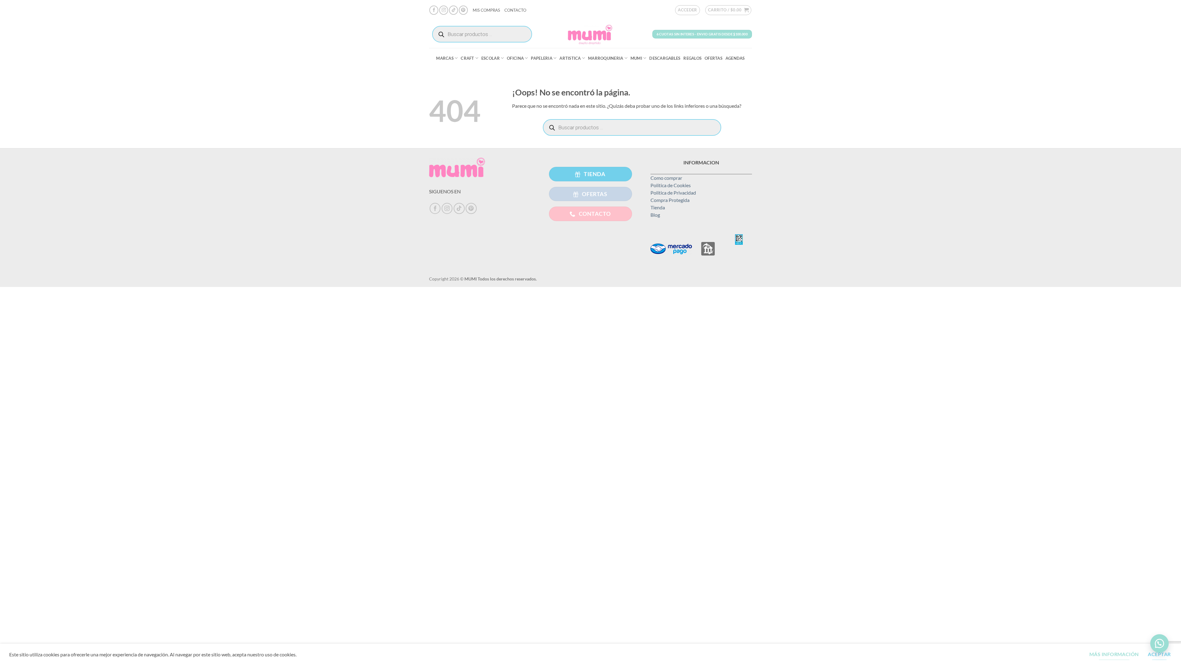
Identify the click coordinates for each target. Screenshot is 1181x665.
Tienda (657, 207)
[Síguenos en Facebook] (433, 10)
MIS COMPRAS (486, 10)
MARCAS (445, 58)
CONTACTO (515, 10)
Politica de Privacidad (673, 192)
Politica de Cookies (670, 185)
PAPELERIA (541, 58)
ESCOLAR (490, 58)
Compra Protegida (670, 200)
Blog (655, 215)
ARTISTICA (570, 58)
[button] (687, 10)
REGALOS (692, 58)
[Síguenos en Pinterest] (463, 10)
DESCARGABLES (664, 58)
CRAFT (467, 58)
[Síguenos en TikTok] (453, 10)
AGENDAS (735, 58)
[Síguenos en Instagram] (443, 10)
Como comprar (666, 178)
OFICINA (515, 58)
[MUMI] (590, 34)
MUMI (636, 58)
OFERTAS (713, 58)
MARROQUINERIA (605, 58)
